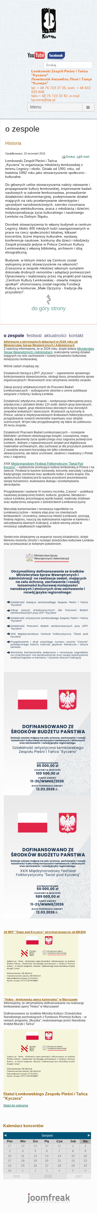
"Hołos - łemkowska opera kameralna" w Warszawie (41, 999)
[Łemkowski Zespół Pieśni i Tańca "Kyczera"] (48, 23)
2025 (16, 1176)
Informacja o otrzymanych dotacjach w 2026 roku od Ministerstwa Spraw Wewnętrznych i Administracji (41, 343)
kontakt (76, 335)
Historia (13, 143)
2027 (78, 1176)
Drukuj (70, 156)
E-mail (85, 156)
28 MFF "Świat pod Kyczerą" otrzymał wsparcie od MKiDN (45, 932)
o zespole (14, 335)
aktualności (55, 335)
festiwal (34, 335)
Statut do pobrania (15, 1105)
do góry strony (49, 308)
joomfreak (48, 1198)
